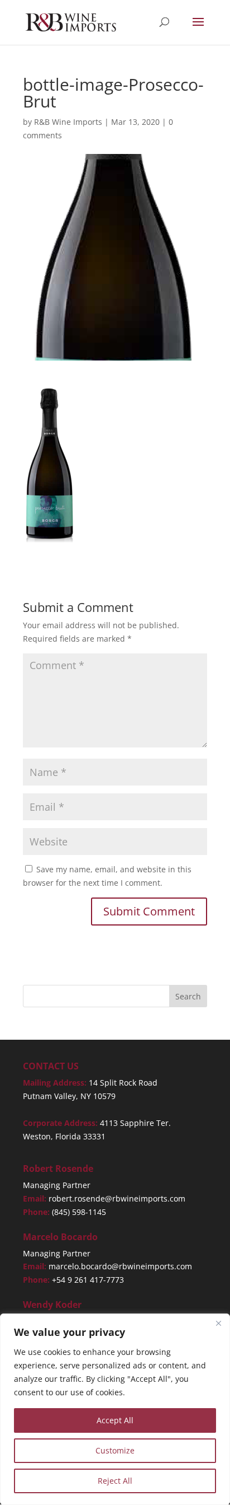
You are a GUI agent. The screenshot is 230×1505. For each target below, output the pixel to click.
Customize (115, 1450)
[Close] (218, 1323)
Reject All (115, 1480)
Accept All (115, 1420)
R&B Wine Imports (68, 121)
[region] (115, 1409)
